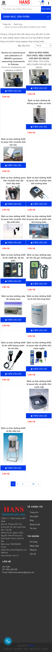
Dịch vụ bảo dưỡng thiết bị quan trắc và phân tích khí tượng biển (39, 219)
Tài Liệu (33, 528)
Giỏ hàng (33, 542)
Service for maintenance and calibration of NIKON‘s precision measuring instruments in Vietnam (13, 58)
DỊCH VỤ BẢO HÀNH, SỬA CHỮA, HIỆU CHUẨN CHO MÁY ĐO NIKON (39, 55)
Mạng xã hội (35, 524)
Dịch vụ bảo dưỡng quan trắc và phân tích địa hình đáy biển (13, 180)
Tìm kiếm (46, 9)
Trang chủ (6, 24)
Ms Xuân (6, 567)
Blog (32, 520)
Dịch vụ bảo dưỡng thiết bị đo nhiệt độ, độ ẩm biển (13, 258)
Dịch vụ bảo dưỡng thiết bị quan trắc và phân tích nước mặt (39, 384)
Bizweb (31, 646)
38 (33, 484)
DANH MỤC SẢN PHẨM (16, 16)
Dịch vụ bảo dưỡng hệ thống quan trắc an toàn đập (39, 103)
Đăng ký (33, 550)
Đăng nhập (34, 546)
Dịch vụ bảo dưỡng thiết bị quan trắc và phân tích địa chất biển (13, 219)
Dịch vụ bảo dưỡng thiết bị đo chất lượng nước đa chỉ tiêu (13, 345)
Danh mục (18, 24)
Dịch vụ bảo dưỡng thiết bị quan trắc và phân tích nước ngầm (39, 345)
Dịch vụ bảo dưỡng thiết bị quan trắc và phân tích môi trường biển (39, 180)
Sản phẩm (34, 516)
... (28, 484)
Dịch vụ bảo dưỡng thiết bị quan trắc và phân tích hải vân (13, 142)
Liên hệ (33, 554)
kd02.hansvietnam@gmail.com (21, 572)
